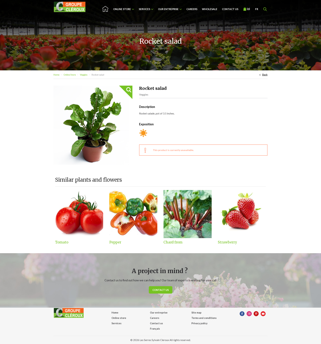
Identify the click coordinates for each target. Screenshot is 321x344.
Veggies (83, 74)
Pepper (115, 242)
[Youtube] (263, 314)
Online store (122, 9)
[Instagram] (249, 314)
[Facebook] (242, 314)
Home (56, 74)
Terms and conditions (204, 317)
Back (265, 74)
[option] (93, 125)
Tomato (61, 242)
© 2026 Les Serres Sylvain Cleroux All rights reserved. (160, 339)
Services (144, 9)
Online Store (70, 74)
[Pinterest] (256, 314)
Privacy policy (199, 323)
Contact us (230, 9)
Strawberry (227, 242)
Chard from (173, 242)
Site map (196, 312)
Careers (191, 9)
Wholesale (209, 9)
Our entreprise (168, 9)
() (248, 9)
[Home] (70, 6)
